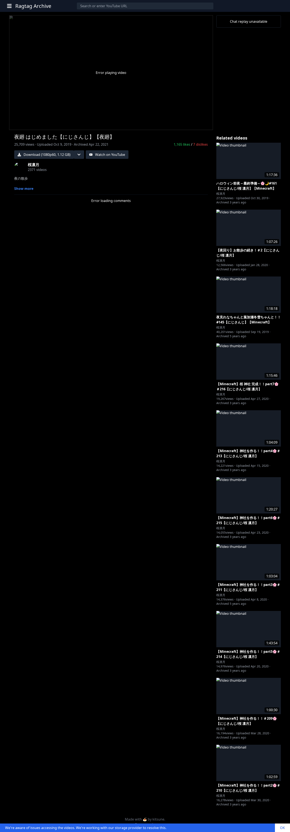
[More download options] (79, 154)
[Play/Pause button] (19, 125)
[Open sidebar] (9, 6)
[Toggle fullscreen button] (203, 124)
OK (282, 827)
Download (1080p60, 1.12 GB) (47, 154)
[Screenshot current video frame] (192, 124)
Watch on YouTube (110, 154)
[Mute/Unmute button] (29, 125)
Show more (23, 188)
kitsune (158, 819)
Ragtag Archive (33, 5)
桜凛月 (220, 194)
